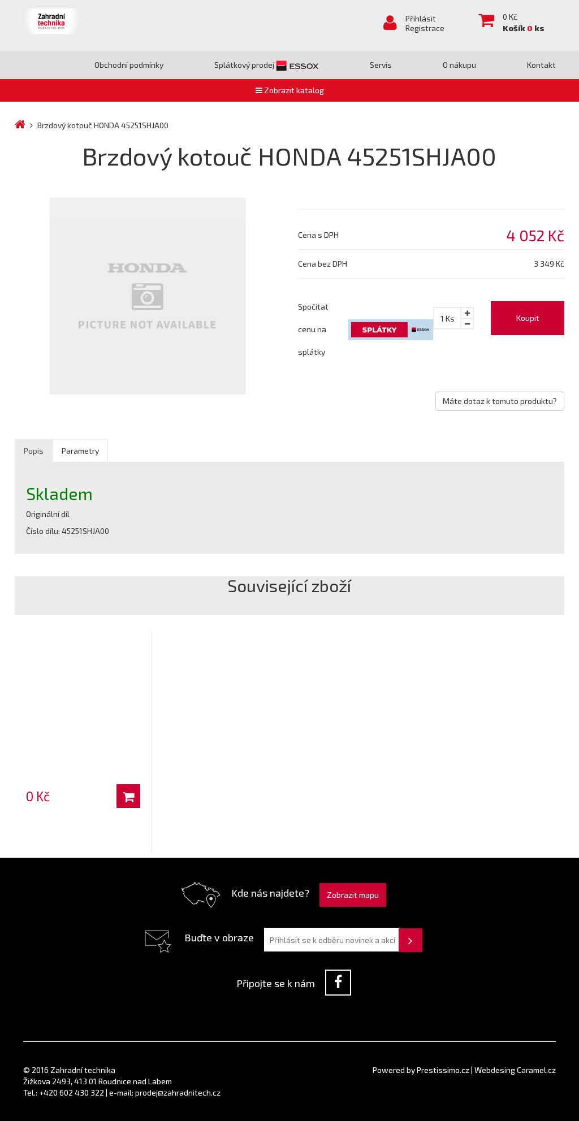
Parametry (80, 450)
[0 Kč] (83, 680)
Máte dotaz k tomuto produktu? (500, 401)
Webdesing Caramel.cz (515, 1070)
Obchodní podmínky (128, 64)
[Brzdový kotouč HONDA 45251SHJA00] (148, 296)
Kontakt (541, 64)
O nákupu (459, 64)
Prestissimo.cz (443, 1070)
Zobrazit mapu (353, 895)
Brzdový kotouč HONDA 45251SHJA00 (102, 125)
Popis (34, 450)
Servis (381, 64)
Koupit (527, 318)
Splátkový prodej (245, 64)
